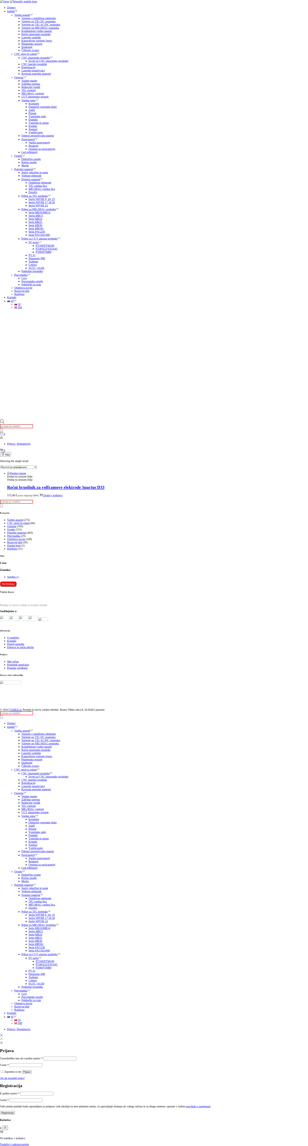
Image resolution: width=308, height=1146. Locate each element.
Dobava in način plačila (20, 647)
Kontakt (11, 640)
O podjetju (13, 637)
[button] (19, 476)
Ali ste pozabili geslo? (12, 1078)
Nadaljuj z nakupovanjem (14, 1144)
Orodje (11, 529)
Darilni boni (14, 545)
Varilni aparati (15, 519)
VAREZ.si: (15, 709)
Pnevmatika (13, 535)
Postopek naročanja (18, 664)
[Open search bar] (2, 422)
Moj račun (13, 661)
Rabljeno (12, 548)
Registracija (7, 1112)
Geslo (4, 1064)
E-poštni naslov (10, 1093)
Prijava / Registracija (18, 443)
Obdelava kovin (16, 539)
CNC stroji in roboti (18, 523)
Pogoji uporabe (15, 644)
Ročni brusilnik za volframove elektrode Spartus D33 (55, 487)
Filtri (7, 454)
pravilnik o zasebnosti (198, 1106)
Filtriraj (8, 584)
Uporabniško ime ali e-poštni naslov (21, 1058)
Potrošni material (16, 532)
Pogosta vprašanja (17, 667)
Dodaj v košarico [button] (53, 495)
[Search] (1, 430)
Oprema (11, 526)
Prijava (26, 1072)
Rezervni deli (14, 542)
